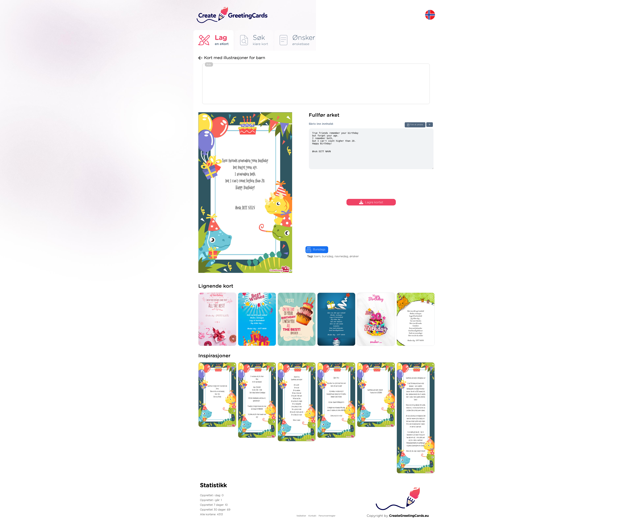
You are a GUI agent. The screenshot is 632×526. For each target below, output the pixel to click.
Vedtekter (301, 516)
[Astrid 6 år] (297, 402)
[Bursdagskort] (377, 319)
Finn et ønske (416, 125)
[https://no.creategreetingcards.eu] (308, 15)
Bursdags (319, 249)
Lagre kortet (374, 202)
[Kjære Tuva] (337, 400)
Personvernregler (327, 516)
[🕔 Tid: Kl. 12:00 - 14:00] (258, 400)
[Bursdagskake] (297, 319)
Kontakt (312, 516)
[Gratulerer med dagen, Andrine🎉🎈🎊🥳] (377, 395)
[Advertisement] (316, 84)
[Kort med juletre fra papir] (337, 319)
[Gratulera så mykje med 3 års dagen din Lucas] (218, 395)
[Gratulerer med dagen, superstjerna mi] (416, 418)
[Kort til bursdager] (258, 319)
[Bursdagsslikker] (218, 319)
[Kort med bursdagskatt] (416, 319)
